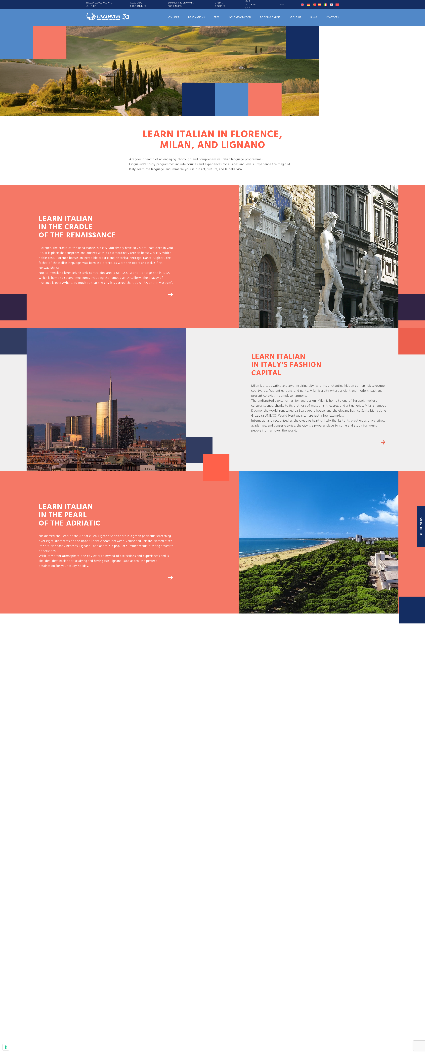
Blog (313, 17)
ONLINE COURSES (220, 4)
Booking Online (270, 17)
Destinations (196, 17)
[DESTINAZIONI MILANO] (383, 442)
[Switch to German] (308, 4)
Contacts (332, 17)
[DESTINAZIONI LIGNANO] (170, 577)
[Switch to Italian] (325, 4)
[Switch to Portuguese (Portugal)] (314, 4)
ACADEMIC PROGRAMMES (138, 4)
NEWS (281, 4)
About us (295, 17)
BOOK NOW (421, 527)
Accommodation (239, 17)
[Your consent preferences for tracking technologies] (6, 1047)
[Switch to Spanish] (319, 4)
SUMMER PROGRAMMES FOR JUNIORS (181, 4)
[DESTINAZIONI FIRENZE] (170, 294)
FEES (216, 17)
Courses (173, 17)
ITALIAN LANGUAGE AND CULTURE (99, 4)
